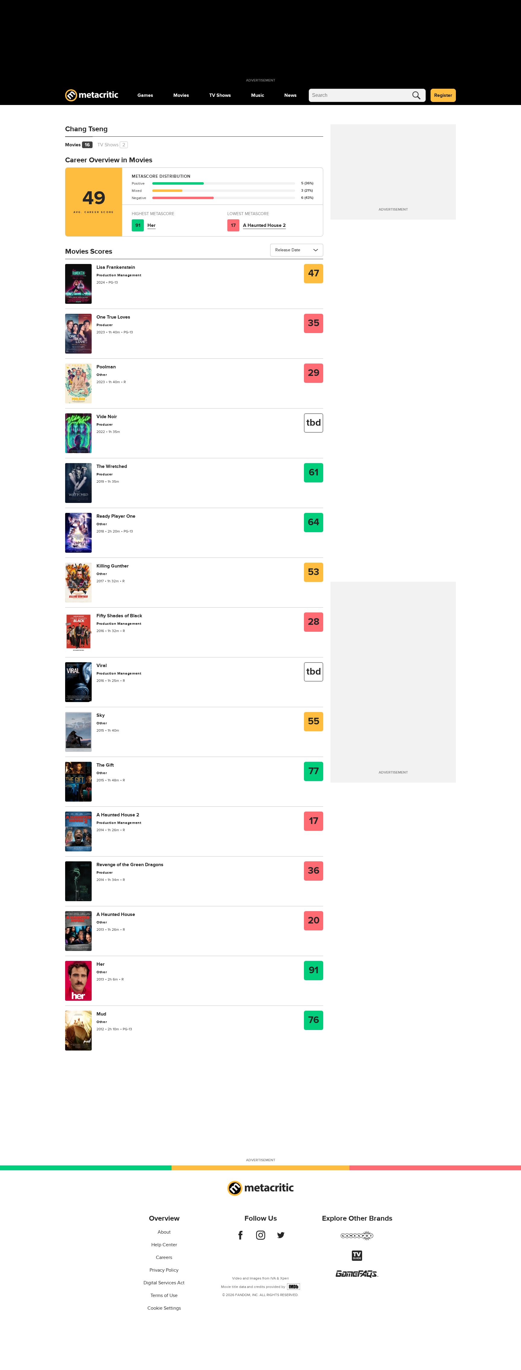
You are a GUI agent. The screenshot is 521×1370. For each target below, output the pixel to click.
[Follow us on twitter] (281, 1238)
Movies (181, 95)
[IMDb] (293, 1286)
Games (145, 95)
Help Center (164, 1245)
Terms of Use (164, 1295)
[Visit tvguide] (357, 1259)
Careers (164, 1257)
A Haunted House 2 (264, 225)
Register (443, 95)
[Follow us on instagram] (260, 1238)
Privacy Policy (164, 1270)
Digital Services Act (164, 1283)
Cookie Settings (164, 1308)
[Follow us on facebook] (240, 1238)
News (290, 95)
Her (151, 225)
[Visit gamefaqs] (357, 1276)
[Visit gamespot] (357, 1239)
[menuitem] (145, 95)
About (164, 1232)
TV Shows (220, 95)
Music (257, 95)
